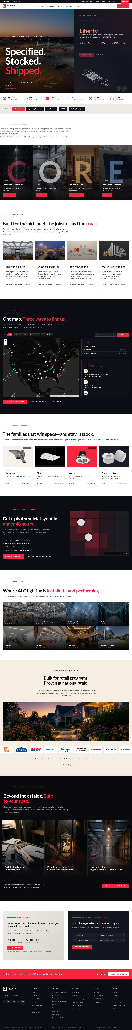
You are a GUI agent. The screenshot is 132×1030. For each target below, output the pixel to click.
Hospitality (55, 1014)
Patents (115, 1009)
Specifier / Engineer (35, 109)
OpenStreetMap (62, 396)
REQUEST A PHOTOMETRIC (13, 556)
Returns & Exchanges (78, 999)
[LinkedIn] (14, 1001)
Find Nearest (123, 335)
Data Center (56, 1004)
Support (69, 6)
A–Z (97, 366)
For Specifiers (97, 1002)
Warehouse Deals (37, 1009)
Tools (60, 6)
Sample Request (106, 1)
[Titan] (9, 88)
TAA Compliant (36, 1012)
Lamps (34, 1002)
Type (102, 366)
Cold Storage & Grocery (59, 1001)
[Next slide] (124, 88)
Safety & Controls (37, 1005)
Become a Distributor (38, 402)
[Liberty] (12, 88)
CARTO (76, 396)
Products (39, 6)
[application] (41, 367)
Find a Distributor (94, 1)
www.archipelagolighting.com (111, 1027)
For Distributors (98, 999)
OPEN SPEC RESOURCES (82, 947)
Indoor (34, 992)
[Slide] (15, 88)
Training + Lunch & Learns (111, 940)
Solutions (50, 6)
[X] (18, 1001)
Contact (114, 1)
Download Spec (87, 55)
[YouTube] (23, 1001)
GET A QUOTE (100, 974)
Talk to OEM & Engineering (115, 886)
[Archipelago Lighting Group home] (9, 6)
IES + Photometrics (85, 935)
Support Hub (76, 992)
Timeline (115, 995)
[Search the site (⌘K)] (78, 1)
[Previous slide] (119, 88)
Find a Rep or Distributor (15, 402)
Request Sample (109, 6)
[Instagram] (9, 1001)
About (79, 6)
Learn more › (99, 55)
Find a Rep (85, 1)
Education (55, 1011)
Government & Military (59, 1018)
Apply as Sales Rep (59, 402)
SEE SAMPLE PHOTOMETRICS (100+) (39, 556)
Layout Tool (123, 6)
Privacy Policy (117, 1002)
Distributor (18, 109)
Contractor (51, 109)
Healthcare (55, 1008)
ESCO (63, 109)
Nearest (91, 366)
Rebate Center (76, 1005)
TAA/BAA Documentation (85, 940)
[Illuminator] (6, 88)
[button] (41, 378)
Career (115, 999)
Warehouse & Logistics (59, 992)
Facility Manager (76, 109)
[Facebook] (4, 1001)
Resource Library (77, 1002)
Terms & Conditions (119, 1005)
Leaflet (54, 396)
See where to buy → (66, 765)
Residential (35, 999)
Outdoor (34, 995)
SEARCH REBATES (15, 948)
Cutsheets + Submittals (111, 935)
